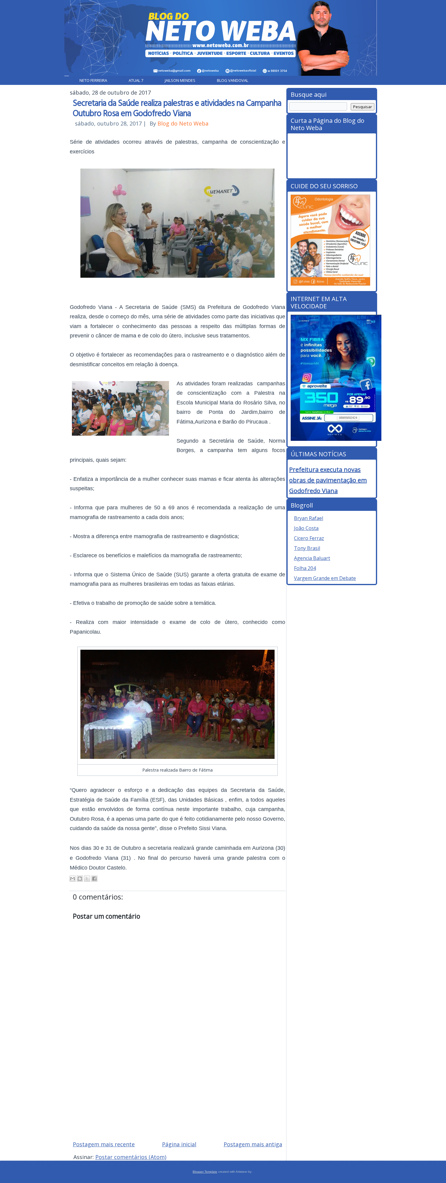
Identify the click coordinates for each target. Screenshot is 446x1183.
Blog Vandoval (232, 80)
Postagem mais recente (104, 1144)
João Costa (306, 528)
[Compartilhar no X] (87, 879)
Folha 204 (305, 568)
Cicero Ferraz (309, 538)
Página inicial (179, 1144)
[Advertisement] (177, 1092)
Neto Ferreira (93, 80)
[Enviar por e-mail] (72, 879)
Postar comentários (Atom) (130, 1157)
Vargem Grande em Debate (325, 578)
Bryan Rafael (308, 518)
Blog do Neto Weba (182, 123)
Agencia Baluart (312, 558)
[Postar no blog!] (80, 879)
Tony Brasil (307, 548)
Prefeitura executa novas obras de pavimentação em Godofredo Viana (328, 480)
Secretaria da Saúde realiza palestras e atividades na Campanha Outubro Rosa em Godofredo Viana (177, 107)
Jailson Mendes (180, 80)
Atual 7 (136, 80)
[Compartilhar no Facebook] (94, 879)
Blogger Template (205, 1171)
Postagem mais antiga (253, 1144)
